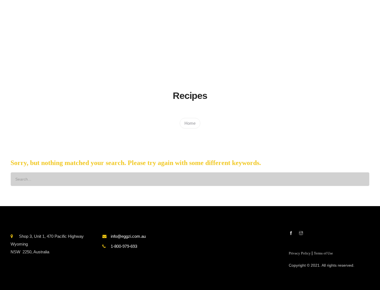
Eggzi (213, 56)
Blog (262, 56)
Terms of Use (323, 253)
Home (190, 123)
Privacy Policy (300, 253)
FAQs (318, 56)
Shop (238, 56)
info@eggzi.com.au (128, 236)
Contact (341, 56)
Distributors (292, 56)
